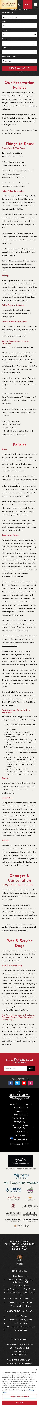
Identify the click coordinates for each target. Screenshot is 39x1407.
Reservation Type (8, 13)
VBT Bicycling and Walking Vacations (21, 1327)
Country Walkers (20, 1316)
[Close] (36, 1369)
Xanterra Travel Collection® (11, 96)
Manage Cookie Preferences (19, 1396)
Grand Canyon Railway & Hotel (20, 1320)
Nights (4, 30)
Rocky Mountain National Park (20, 1302)
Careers (26, 1104)
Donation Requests (19, 1118)
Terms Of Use (20, 1135)
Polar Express (30, 543)
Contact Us (14, 1104)
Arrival (4, 21)
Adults (4, 39)
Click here (9, 369)
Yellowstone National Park (21, 1306)
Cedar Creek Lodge (20, 1276)
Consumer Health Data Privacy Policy (19, 1126)
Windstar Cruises (20, 1330)
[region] (19, 1386)
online (15, 585)
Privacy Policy (19, 1122)
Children (5, 48)
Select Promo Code (9, 56)
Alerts (27, 1144)
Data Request (15, 1144)
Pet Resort (7, 1044)
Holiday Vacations (21, 1323)
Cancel (19, 72)
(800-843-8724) (26, 1360)
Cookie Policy (19, 1131)
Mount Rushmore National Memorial (20, 1299)
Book (28, 5)
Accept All (19, 1403)
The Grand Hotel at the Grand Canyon (20, 1289)
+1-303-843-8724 (25, 1363)
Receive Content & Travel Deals (19, 1061)
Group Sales (19, 1111)
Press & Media (19, 1107)
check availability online (10, 329)
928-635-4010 (22, 1354)
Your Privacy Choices (21, 1139)
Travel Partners (19, 1115)
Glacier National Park (21, 1286)
